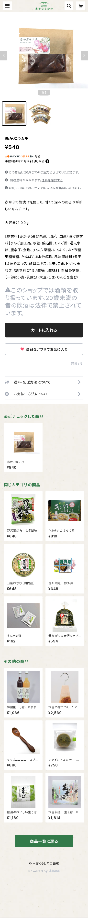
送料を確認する (52, 180)
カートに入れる (44, 330)
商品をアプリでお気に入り (46, 349)
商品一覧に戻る (44, 841)
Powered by (38, 871)
